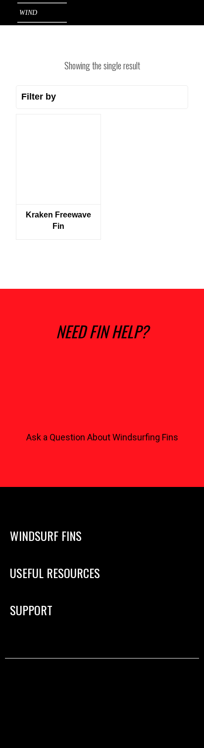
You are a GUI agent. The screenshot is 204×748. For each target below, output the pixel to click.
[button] (187, 536)
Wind (28, 12)
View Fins (58, 155)
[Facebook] (87, 687)
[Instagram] (58, 687)
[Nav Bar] (189, 13)
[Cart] (157, 12)
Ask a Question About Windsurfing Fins (102, 437)
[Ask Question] (102, 391)
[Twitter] (146, 687)
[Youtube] (116, 687)
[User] (130, 12)
